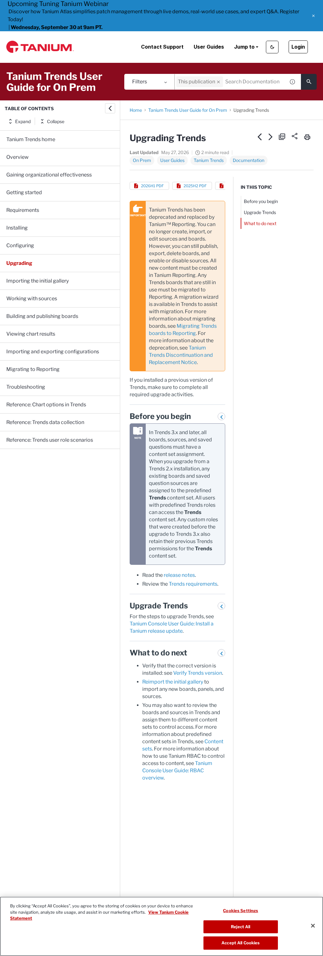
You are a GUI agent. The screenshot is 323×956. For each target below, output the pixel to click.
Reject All (240, 926)
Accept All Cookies (240, 942)
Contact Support (162, 47)
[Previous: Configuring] (259, 137)
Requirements (22, 210)
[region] (161, 926)
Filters (139, 82)
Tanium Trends (209, 160)
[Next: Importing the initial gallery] (271, 137)
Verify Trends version (197, 673)
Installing (17, 228)
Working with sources (31, 299)
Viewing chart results (30, 334)
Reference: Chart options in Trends (46, 405)
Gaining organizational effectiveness (49, 175)
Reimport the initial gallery (172, 682)
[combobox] (230, 82)
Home (136, 110)
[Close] (313, 926)
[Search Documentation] (309, 82)
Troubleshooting (25, 387)
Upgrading (19, 263)
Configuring (20, 245)
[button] (313, 15)
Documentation (248, 160)
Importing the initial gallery (37, 281)
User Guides (209, 47)
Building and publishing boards (42, 316)
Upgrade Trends (260, 212)
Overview (17, 157)
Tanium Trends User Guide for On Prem (187, 110)
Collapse (55, 121)
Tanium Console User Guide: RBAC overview (177, 770)
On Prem (142, 160)
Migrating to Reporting (33, 369)
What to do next (260, 223)
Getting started (24, 192)
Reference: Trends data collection (45, 422)
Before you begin (261, 201)
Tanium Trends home (30, 139)
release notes (179, 575)
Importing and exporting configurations (52, 352)
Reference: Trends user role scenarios (49, 440)
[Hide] (110, 108)
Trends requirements (193, 584)
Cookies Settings (240, 910)
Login (298, 47)
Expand (23, 121)
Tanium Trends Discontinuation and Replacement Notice (181, 355)
